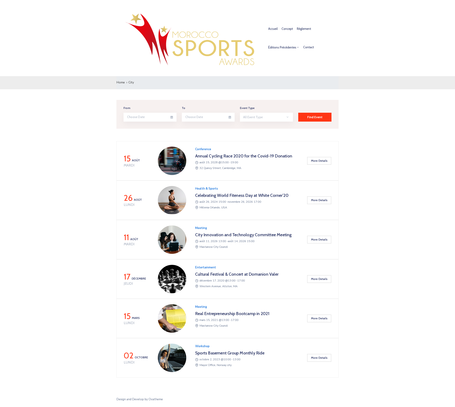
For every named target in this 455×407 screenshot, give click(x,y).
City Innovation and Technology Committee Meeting (243, 234)
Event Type (247, 108)
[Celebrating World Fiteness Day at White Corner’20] (172, 200)
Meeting (201, 228)
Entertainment (205, 267)
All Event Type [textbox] (253, 117)
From (127, 108)
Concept (287, 29)
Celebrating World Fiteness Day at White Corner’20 (241, 195)
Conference (203, 149)
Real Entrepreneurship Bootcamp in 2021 (232, 313)
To (183, 108)
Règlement (304, 29)
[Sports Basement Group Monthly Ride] (172, 358)
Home (120, 82)
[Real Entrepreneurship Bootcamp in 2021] (172, 318)
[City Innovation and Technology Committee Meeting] (172, 239)
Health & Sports (206, 189)
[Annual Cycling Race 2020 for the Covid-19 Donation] (172, 161)
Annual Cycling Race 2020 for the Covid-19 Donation (243, 156)
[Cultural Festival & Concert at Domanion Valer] (172, 279)
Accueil (273, 29)
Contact (308, 47)
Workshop (202, 346)
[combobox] (266, 117)
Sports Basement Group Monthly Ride (229, 353)
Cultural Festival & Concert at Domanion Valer (237, 274)
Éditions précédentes (282, 47)
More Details (319, 160)
